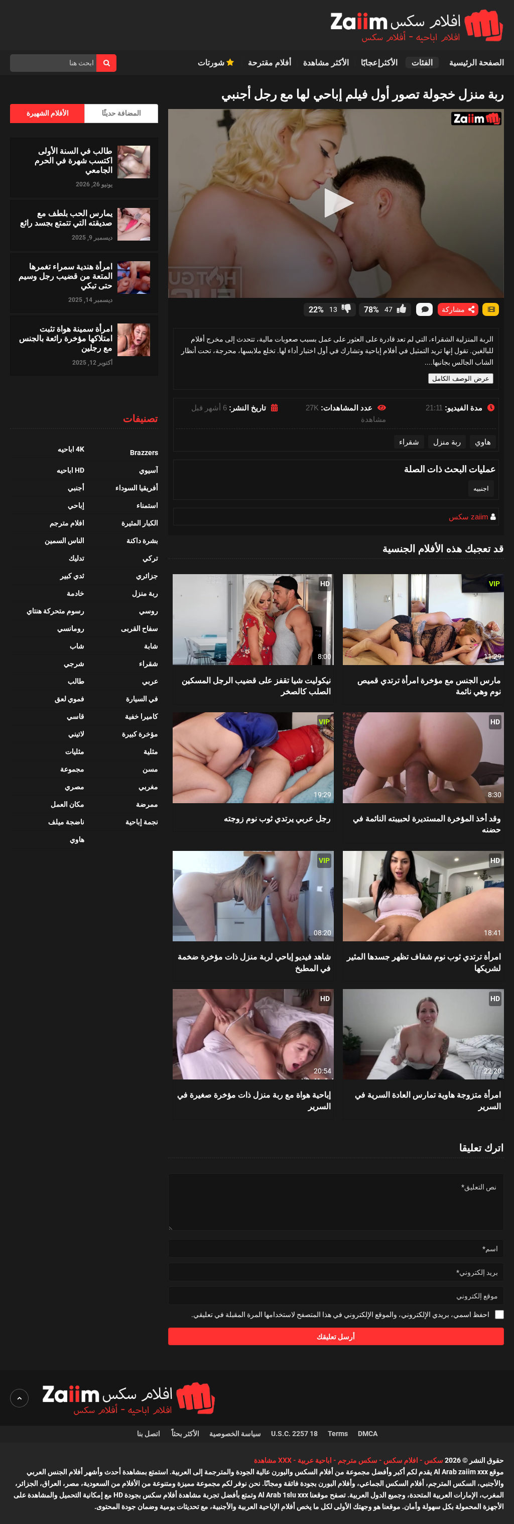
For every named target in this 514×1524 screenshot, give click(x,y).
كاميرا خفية (141, 716)
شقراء (409, 442)
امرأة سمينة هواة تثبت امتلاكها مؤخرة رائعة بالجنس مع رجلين (65, 338)
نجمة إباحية (141, 822)
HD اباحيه (70, 470)
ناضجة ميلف (66, 822)
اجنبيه (481, 488)
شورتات (212, 62)
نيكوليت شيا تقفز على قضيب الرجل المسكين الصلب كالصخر (256, 685)
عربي (150, 681)
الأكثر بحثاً (185, 1434)
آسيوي (148, 470)
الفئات (422, 62)
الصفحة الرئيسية (476, 62)
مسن (150, 769)
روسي (148, 611)
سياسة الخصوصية (235, 1434)
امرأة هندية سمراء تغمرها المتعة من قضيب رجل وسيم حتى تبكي (65, 275)
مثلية (151, 751)
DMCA (367, 1434)
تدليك (76, 558)
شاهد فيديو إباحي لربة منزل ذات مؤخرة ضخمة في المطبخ (254, 961)
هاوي (483, 442)
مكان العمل (67, 804)
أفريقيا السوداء (136, 488)
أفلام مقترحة (269, 62)
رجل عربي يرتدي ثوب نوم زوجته (277, 818)
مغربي (148, 787)
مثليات (74, 751)
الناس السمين (64, 540)
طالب (76, 681)
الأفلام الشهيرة (48, 113)
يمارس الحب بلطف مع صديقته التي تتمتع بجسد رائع (66, 217)
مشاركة (454, 309)
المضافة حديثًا (121, 113)
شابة (151, 646)
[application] (335, 203)
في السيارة (142, 699)
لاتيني (76, 734)
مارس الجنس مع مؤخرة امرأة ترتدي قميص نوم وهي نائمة (429, 685)
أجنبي (76, 488)
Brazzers (144, 453)
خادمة (75, 593)
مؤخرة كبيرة (140, 734)
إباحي (76, 505)
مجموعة (72, 769)
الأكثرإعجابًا (380, 62)
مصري (74, 787)
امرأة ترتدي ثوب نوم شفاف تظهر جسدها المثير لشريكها (424, 961)
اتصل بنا (149, 1434)
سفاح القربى (139, 628)
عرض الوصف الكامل (460, 378)
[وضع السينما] (490, 309)
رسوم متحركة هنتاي (55, 611)
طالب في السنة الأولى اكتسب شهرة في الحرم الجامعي (73, 160)
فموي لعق (69, 699)
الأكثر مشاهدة (326, 62)
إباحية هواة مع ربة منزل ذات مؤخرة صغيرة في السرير (254, 1100)
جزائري (147, 576)
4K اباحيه (71, 449)
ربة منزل (447, 442)
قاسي (75, 716)
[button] (336, 203)
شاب (77, 646)
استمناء (147, 505)
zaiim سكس (468, 516)
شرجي (74, 664)
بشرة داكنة (142, 540)
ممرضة (147, 804)
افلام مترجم (67, 523)
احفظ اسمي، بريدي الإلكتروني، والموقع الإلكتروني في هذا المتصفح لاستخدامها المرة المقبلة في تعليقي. (340, 1315)
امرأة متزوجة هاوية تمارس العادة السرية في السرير (428, 1100)
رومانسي (70, 628)
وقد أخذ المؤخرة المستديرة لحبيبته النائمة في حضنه (427, 823)
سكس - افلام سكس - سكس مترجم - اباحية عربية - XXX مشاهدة (348, 1460)
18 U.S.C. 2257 (294, 1434)
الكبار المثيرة (139, 523)
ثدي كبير (72, 576)
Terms (338, 1434)
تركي (150, 558)
